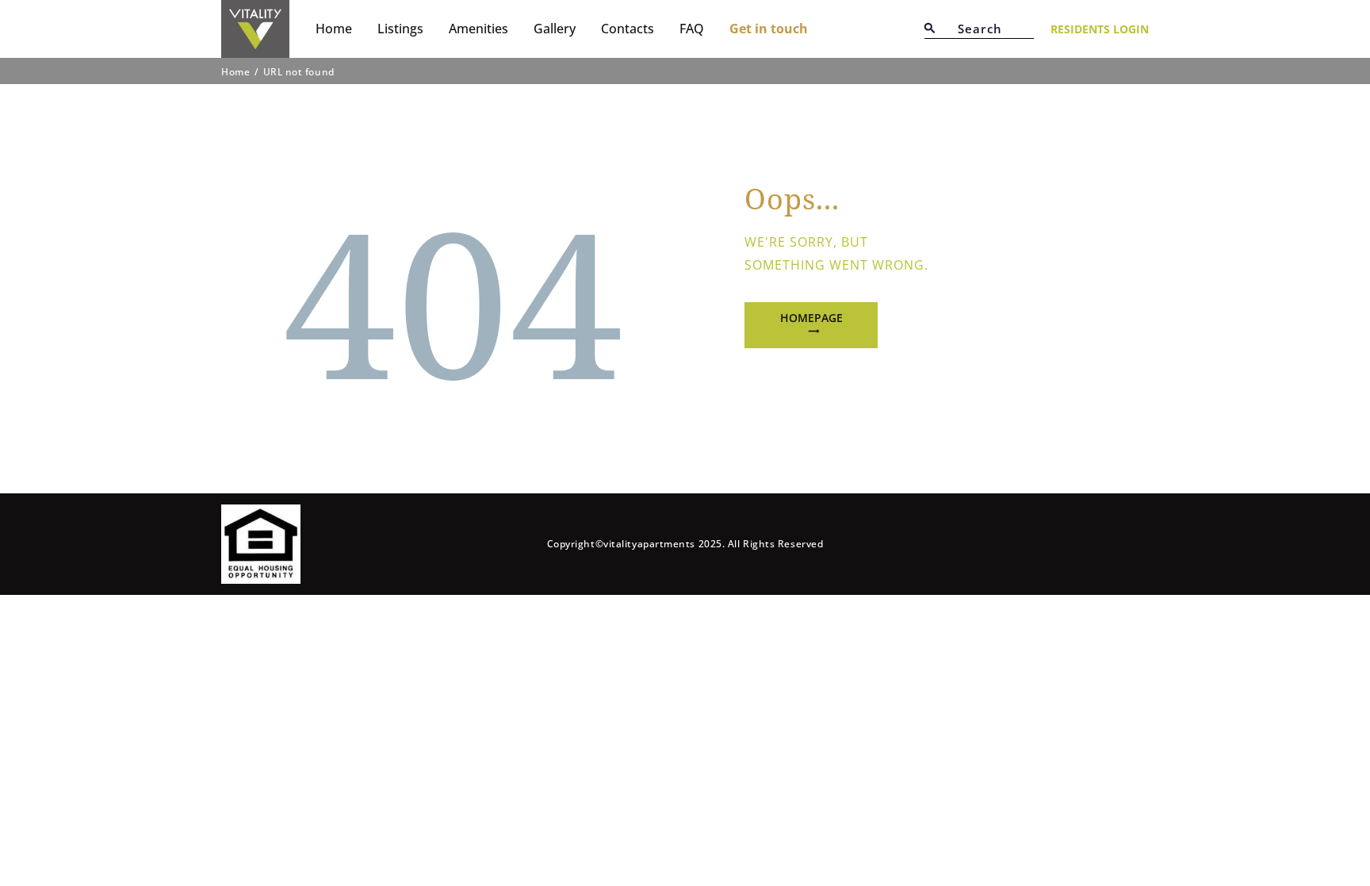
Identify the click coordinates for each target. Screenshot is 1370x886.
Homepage (811, 317)
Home (235, 72)
